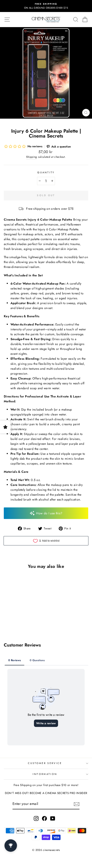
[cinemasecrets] (46, 19)
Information (45, 774)
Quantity (46, 172)
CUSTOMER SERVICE (45, 763)
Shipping (31, 157)
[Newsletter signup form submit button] (76, 804)
